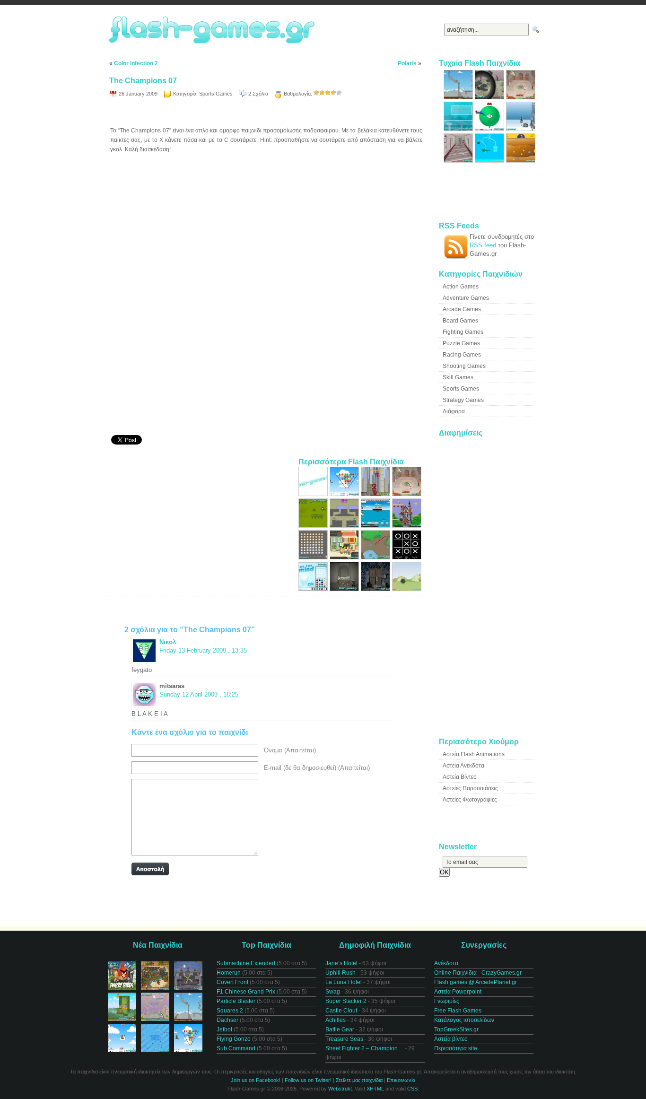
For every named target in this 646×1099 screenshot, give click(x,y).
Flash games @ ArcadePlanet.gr (475, 982)
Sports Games (216, 93)
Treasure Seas (344, 1039)
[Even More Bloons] (345, 493)
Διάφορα (454, 411)
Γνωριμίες (446, 1001)
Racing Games (462, 354)
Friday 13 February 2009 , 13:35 (203, 650)
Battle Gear (339, 1029)
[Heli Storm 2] (314, 493)
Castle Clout (341, 1010)
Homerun (229, 972)
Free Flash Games (457, 1010)
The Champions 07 (143, 81)
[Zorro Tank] (406, 589)
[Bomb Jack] (406, 525)
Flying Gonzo (234, 1039)
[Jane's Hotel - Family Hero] (406, 493)
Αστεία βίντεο (451, 1039)
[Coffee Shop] (345, 557)
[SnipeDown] (490, 97)
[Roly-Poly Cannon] (459, 97)
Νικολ (167, 641)
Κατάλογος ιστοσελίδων (464, 1020)
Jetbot (224, 1029)
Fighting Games (463, 332)
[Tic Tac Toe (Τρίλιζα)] (406, 557)
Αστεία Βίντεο (460, 777)
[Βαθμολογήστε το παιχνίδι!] (316, 93)
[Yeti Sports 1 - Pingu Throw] (520, 128)
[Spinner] (314, 557)
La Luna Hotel (343, 982)
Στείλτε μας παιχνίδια (359, 1080)
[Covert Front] (376, 589)
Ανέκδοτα (446, 963)
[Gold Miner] (520, 160)
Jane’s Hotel (341, 963)
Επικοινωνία (401, 1080)
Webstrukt (340, 1088)
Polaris (407, 63)
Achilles (335, 1020)
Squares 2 (230, 1010)
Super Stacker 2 (346, 1001)
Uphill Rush (340, 972)
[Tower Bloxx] (376, 493)
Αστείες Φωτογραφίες (470, 799)
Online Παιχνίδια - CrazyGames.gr (478, 972)
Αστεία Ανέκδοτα (463, 765)
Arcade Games (462, 309)
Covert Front (232, 982)
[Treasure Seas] (376, 525)
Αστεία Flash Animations (474, 754)
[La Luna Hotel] (459, 160)
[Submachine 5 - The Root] (345, 589)
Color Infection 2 (136, 63)
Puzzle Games (461, 343)
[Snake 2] (376, 557)
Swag (332, 991)
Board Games (460, 320)
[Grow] (490, 128)
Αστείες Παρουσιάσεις (470, 788)
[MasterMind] (314, 589)
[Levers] (490, 160)
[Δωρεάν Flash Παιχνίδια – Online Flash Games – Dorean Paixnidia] (213, 30)
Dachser (227, 1020)
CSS (412, 1088)
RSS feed (483, 245)
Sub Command (236, 1048)
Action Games (461, 286)
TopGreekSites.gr (456, 1029)
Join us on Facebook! (255, 1080)
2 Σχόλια (258, 93)
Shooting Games (464, 366)
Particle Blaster (236, 1001)
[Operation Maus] (314, 525)
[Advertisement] (266, 113)
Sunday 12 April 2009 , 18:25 (198, 694)
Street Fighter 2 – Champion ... (364, 1048)
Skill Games (458, 377)
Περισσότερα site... (457, 1048)
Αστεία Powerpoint (457, 991)
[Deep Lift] (459, 128)
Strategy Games (463, 400)
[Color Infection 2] (345, 525)
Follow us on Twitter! (308, 1080)
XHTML (375, 1088)
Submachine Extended (246, 963)
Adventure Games (466, 298)
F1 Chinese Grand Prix (246, 991)
